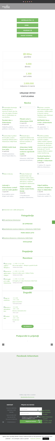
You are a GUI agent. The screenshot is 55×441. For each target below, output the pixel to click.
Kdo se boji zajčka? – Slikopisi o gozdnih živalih (25, 265)
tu (11, 438)
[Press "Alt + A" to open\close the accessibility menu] (53, 222)
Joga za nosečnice (17, 301)
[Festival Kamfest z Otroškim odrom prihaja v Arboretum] (45, 144)
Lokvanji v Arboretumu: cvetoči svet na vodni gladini (9, 187)
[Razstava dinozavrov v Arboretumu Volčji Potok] (17, 238)
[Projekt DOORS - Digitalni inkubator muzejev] (45, 410)
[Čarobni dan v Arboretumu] (10, 112)
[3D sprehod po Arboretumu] (11, 220)
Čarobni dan (16, 320)
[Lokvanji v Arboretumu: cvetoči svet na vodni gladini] (10, 178)
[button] (3, 345)
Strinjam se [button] (45, 438)
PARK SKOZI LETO (27, 233)
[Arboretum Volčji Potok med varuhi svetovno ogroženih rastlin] (27, 140)
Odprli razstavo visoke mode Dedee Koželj (27, 189)
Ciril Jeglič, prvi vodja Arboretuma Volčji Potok (25, 281)
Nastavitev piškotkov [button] (35, 438)
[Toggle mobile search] (49, 5)
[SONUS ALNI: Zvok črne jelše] (10, 140)
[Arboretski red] (13, 210)
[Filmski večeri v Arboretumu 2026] (27, 112)
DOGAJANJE (27, 242)
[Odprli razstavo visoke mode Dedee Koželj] (27, 178)
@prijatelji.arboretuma (27, 397)
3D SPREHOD (27, 224)
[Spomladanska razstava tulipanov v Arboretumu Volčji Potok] (21, 229)
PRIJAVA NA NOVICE (31, 421)
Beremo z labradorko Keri (19, 310)
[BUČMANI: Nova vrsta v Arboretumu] (45, 112)
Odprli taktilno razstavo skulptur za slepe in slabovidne (44, 187)
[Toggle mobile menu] (52, 5)
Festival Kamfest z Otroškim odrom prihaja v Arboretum (44, 158)
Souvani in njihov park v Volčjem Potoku (23, 273)
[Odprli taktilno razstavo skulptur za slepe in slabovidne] (45, 178)
